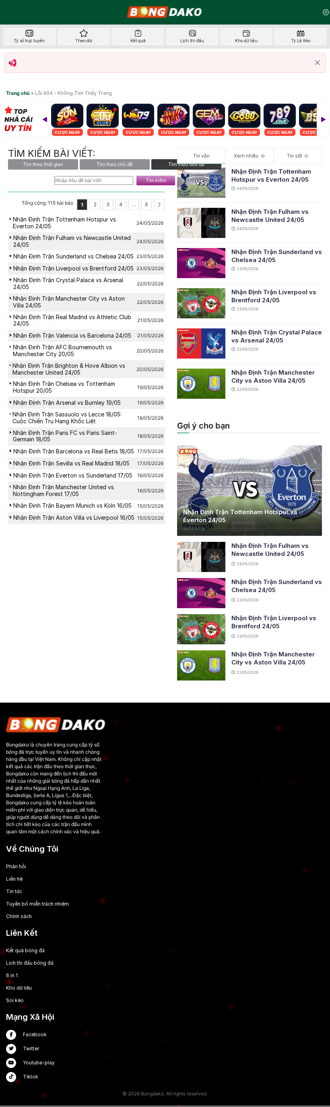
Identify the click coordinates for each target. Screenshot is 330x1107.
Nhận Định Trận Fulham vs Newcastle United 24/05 (270, 215)
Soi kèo (15, 1000)
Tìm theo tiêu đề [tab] (186, 164)
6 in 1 (12, 975)
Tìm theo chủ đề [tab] (115, 164)
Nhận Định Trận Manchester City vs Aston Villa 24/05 (273, 376)
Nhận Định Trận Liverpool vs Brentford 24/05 (273, 296)
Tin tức (14, 891)
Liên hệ (14, 879)
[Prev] (44, 120)
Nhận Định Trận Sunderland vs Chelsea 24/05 (276, 256)
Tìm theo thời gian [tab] (43, 164)
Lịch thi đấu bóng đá (30, 963)
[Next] (323, 120)
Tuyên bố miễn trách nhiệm (37, 904)
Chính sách (19, 916)
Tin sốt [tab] (294, 156)
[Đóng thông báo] (317, 62)
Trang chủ (17, 93)
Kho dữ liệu (19, 988)
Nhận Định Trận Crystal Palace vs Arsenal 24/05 (276, 336)
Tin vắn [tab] (201, 156)
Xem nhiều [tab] (246, 156)
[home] (165, 12)
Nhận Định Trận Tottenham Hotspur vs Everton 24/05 (271, 175)
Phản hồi (16, 866)
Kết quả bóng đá (25, 950)
